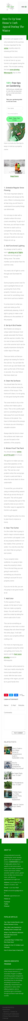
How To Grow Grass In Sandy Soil (13, 950)
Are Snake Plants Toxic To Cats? (17, 774)
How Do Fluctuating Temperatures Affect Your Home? (18, 765)
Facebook (7, 902)
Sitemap (5, 1018)
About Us (6, 1011)
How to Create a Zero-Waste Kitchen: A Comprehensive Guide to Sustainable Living (17, 753)
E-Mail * (13, 705)
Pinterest (6, 906)
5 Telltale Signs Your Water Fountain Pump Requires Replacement (17, 796)
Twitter (6, 904)
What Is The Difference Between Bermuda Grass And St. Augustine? (13, 935)
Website (21, 705)
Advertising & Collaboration (11, 1014)
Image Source (14, 176)
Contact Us (14, 1011)
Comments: (7, 712)
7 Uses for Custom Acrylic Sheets (18, 805)
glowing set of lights (15, 252)
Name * (6, 705)
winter (6, 48)
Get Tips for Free (14, 119)
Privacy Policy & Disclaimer (11, 1016)
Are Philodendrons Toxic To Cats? (17, 784)
